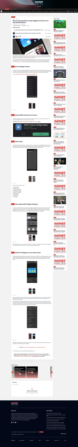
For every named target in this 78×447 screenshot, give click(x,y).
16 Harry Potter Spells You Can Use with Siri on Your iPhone (55, 419)
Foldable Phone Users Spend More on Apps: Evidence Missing (60, 117)
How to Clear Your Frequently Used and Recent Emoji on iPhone (56, 425)
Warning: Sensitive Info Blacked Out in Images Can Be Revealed (56, 428)
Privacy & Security (52, 11)
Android (39, 6)
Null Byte (15, 9)
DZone (65, 440)
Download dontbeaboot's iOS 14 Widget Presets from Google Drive (25, 74)
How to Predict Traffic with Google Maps (52, 420)
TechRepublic (32, 440)
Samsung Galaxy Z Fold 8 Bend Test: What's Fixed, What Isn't (59, 268)
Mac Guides (29, 11)
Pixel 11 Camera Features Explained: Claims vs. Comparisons (58, 168)
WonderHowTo (2, 9)
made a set (21, 61)
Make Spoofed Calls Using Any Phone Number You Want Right (55, 427)
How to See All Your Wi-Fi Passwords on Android (53, 413)
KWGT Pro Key (35, 121)
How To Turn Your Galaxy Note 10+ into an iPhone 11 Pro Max (34, 347)
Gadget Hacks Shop (6, 11)
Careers (40, 431)
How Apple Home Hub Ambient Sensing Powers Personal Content (60, 93)
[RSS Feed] (17, 422)
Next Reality (11, 9)
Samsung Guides (39, 11)
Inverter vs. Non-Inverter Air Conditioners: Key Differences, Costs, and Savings (59, 142)
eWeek (40, 440)
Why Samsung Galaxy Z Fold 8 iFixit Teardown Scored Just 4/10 (59, 194)
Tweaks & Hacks (45, 11)
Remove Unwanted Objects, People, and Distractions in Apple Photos (55, 415)
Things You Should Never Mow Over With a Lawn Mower (59, 31)
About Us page (27, 419)
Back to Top (63, 433)
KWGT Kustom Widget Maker (25, 121)
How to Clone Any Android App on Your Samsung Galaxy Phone (56, 417)
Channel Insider (56, 440)
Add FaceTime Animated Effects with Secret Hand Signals (55, 422)
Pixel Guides (34, 11)
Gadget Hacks (7, 9)
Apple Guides (12, 11)
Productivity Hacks (59, 11)
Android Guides (18, 11)
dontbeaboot (15, 61)
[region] (32, 89)
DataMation (47, 440)
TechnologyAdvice (21, 440)
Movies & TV (65, 11)
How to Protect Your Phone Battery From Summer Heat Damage (59, 181)
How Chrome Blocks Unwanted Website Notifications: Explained (59, 219)
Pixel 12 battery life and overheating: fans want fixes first (60, 55)
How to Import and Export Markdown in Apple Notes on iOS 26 (59, 243)
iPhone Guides (24, 11)
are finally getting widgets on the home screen (33, 55)
